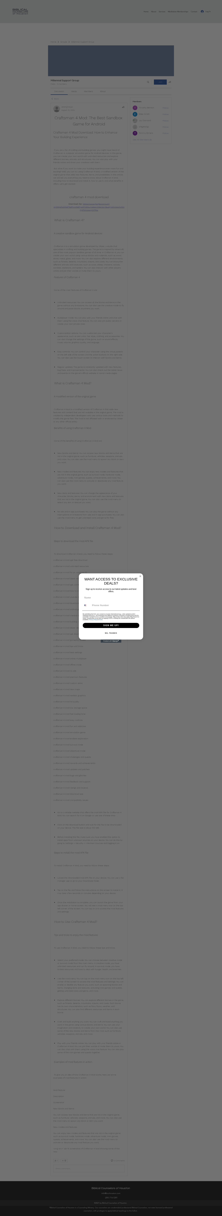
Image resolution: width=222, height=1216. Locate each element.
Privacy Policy (93, 619)
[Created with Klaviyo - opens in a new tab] (111, 641)
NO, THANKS (111, 633)
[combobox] (87, 605)
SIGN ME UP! (111, 625)
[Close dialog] (140, 576)
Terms (100, 619)
